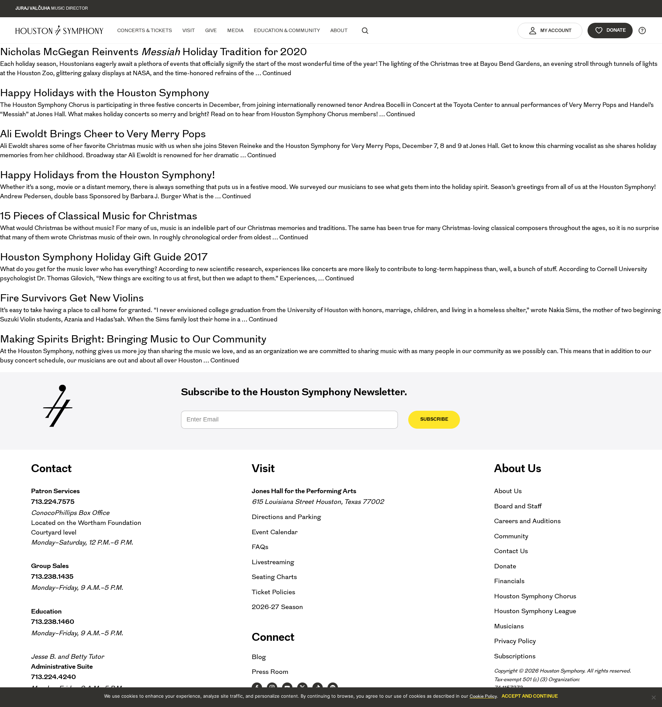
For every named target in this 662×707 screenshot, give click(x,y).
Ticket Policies (273, 592)
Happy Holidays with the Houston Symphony (104, 92)
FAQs (260, 547)
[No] (653, 697)
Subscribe (434, 419)
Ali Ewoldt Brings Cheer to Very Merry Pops (103, 133)
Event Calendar (275, 532)
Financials (509, 581)
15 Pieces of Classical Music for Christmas (98, 215)
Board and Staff (518, 506)
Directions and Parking (286, 517)
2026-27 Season (277, 607)
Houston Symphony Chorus (535, 596)
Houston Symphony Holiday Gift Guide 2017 (104, 256)
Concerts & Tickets (144, 30)
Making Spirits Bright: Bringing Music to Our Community (133, 338)
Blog (259, 657)
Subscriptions (514, 656)
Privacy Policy (515, 641)
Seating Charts (274, 577)
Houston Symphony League (535, 611)
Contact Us (511, 551)
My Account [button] (556, 30)
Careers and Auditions (527, 521)
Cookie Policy (483, 696)
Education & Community (287, 30)
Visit (188, 30)
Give (211, 30)
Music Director (52, 8)
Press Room (270, 671)
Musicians (509, 626)
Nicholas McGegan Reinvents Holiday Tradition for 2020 (153, 51)
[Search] (365, 30)
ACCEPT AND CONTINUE (530, 696)
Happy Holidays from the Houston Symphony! (107, 174)
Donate (616, 30)
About (339, 30)
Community (511, 536)
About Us (508, 491)
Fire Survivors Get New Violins (72, 297)
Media (235, 30)
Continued (276, 73)
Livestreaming (273, 562)
